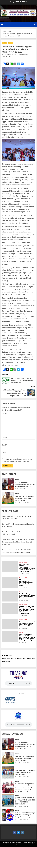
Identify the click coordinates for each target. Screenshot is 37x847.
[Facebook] (14, 832)
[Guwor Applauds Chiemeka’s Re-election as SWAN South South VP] (8, 484)
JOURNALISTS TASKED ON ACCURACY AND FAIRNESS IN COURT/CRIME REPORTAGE (25, 801)
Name (4, 438)
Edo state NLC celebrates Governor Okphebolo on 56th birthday (24, 498)
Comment (6, 413)
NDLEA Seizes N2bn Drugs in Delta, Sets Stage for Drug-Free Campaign (25, 815)
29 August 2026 (21, 502)
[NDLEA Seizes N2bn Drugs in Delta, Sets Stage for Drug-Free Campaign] (8, 815)
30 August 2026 (21, 488)
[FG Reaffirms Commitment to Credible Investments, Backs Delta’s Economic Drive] (10, 582)
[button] (2, 24)
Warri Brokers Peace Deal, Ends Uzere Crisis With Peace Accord (25, 772)
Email (4, 445)
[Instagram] (22, 832)
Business (21, 562)
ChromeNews (27, 843)
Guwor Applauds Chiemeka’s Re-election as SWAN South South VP (24, 484)
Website (4, 452)
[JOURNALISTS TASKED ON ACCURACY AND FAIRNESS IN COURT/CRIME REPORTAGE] (8, 800)
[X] (18, 832)
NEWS (4, 43)
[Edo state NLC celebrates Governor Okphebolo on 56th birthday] (8, 498)
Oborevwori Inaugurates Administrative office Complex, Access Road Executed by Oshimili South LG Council (18, 542)
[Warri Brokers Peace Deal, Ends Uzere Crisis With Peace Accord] (8, 772)
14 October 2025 (23, 55)
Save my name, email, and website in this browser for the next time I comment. (18, 460)
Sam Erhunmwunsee (10, 55)
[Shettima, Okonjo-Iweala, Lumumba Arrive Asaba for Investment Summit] (10, 596)
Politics (10, 43)
